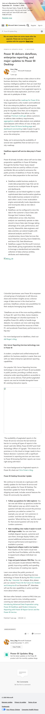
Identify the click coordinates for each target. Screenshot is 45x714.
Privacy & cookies (20, 702)
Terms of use (32, 702)
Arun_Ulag (13, 69)
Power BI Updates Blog (10, 31)
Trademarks (5, 706)
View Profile (16, 647)
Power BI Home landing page (21, 126)
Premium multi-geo (18, 116)
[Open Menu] (41, 31)
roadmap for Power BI (29, 100)
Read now (29, 41)
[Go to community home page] (15, 25)
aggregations (9, 121)
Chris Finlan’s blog (26, 470)
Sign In (40, 25)
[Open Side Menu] (3, 25)
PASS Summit (35, 577)
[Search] (28, 25)
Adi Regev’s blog (10, 339)
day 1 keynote (14, 580)
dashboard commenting (13, 129)
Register (33, 25)
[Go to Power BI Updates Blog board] (6, 654)
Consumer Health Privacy (30, 709)
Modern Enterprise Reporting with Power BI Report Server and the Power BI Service (21, 609)
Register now (7, 18)
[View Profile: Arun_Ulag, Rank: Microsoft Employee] (6, 72)
